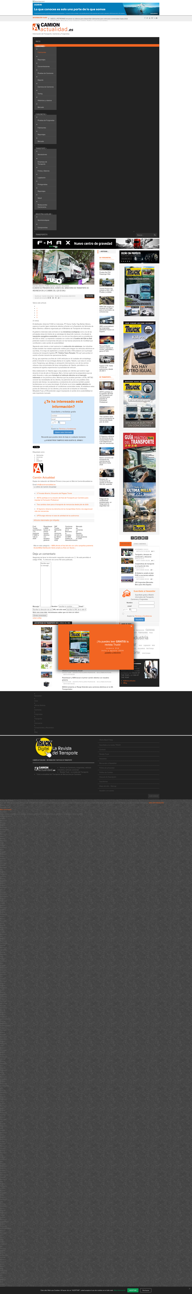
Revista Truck (104, 754)
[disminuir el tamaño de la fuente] (48, 298)
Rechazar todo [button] (5, 807)
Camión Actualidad (48, 296)
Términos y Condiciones (67, 429)
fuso (37, 459)
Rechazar (145, 1290)
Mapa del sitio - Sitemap (107, 786)
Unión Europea (146, 653)
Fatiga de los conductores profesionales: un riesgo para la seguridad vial (105, 502)
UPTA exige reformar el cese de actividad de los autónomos (58, 515)
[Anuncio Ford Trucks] (96, 244)
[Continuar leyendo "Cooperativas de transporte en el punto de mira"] (127, 561)
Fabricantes (89, 296)
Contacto (102, 749)
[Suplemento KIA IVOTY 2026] (139, 348)
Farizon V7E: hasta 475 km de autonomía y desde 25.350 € (106, 368)
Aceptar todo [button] (4, 805)
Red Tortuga (150, 648)
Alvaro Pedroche (88, 672)
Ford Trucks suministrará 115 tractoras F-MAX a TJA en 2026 (37, 532)
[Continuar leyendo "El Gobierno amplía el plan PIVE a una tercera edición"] (127, 570)
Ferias (151, 633)
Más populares (125, 544)
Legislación (147, 645)
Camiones (39, 457)
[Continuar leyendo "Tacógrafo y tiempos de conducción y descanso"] (127, 552)
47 (154, 560)
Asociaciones (140, 630)
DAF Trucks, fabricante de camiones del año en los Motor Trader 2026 (58, 533)
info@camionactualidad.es (46, 484)
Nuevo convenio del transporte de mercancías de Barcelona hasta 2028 (106, 461)
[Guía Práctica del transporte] (139, 457)
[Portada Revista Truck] (139, 291)
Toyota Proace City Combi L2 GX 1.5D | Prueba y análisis (106, 290)
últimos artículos (129, 681)
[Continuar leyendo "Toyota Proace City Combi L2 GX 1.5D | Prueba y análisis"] (106, 282)
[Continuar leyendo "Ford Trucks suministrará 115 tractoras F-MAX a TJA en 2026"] (46, 658)
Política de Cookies (106, 772)
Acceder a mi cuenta (106, 790)
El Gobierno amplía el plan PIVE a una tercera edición (144, 574)
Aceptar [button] (2, 818)
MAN (153, 645)
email (130, 606)
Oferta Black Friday (106, 740)
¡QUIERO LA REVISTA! (113, 653)
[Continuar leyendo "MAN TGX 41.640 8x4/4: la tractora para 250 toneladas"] (46, 651)
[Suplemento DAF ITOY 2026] (139, 403)
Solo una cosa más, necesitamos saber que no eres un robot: (56, 612)
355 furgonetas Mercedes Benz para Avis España (144, 583)
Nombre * (55, 606)
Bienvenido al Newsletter (108, 763)
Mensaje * (36, 606)
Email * (81, 606)
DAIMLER (39, 461)
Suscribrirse (103, 781)
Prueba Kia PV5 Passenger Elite (105, 273)
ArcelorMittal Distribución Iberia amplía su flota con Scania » (55, 548)
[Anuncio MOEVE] (96, 9)
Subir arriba (153, 796)
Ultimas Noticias (105, 672)
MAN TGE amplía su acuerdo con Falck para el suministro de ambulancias (106, 309)
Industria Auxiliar (134, 640)
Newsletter (103, 759)
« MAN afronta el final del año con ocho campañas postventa (71, 545)
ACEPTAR (132, 1290)
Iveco (140, 645)
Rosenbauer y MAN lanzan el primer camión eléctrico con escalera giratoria (48, 533)
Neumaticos (141, 648)
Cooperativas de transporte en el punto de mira (144, 565)
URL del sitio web (59, 609)
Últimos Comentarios (140, 544)
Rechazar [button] (3, 820)
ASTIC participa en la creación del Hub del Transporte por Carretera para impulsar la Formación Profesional (106, 397)
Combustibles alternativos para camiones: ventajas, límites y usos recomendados (79, 18)
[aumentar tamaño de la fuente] (50, 298)
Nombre (130, 602)
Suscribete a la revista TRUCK (110, 745)
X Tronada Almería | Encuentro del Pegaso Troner (54, 493)
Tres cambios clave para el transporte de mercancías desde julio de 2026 (62, 504)
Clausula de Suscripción (107, 777)
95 (154, 551)
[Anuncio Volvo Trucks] (139, 257)
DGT (135, 633)
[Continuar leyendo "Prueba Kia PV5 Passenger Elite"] (106, 266)
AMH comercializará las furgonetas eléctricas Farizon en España (106, 328)
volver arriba (37, 618)
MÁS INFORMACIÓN (156, 803)
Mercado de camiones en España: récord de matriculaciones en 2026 (81, 532)
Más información (120, 1290)
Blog (125, 683)
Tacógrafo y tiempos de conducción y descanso (143, 555)
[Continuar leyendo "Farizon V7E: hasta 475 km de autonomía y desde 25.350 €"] (106, 359)
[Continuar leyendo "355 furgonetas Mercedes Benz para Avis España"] (127, 579)
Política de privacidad (106, 768)
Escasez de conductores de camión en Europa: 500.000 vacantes (106, 481)
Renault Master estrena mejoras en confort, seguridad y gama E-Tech (106, 348)
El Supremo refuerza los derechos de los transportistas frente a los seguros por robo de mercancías (106, 439)
